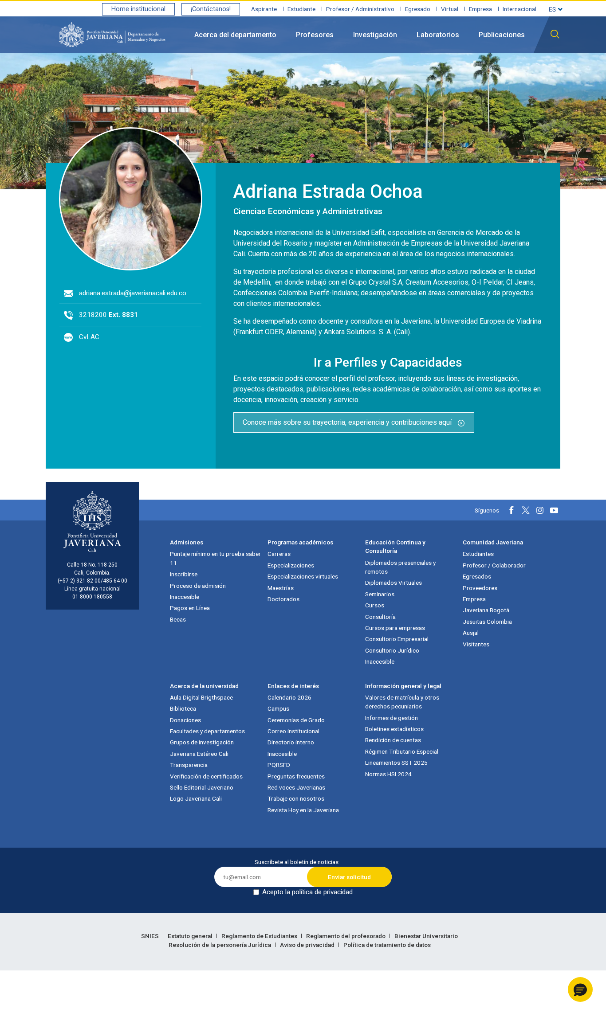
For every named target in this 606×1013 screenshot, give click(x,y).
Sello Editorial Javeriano (201, 787)
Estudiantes (478, 553)
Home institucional (138, 9)
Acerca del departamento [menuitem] (235, 35)
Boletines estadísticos (394, 728)
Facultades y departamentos (207, 731)
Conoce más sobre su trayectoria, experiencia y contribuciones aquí (348, 422)
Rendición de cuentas (393, 739)
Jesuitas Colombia (487, 621)
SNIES (150, 935)
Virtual (449, 8)
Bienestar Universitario (426, 935)
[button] (580, 989)
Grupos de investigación (202, 742)
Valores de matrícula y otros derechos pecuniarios (402, 702)
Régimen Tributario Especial (401, 751)
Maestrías (281, 587)
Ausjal (471, 632)
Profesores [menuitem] (315, 35)
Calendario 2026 (289, 697)
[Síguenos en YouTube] (554, 510)
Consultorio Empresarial (397, 638)
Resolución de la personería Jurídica (220, 944)
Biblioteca (183, 708)
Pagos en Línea (190, 607)
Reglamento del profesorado (346, 935)
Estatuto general (191, 935)
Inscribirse (183, 574)
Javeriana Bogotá (486, 610)
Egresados (477, 576)
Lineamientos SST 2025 (396, 762)
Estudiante (301, 8)
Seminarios (379, 594)
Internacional (519, 8)
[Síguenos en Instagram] (540, 510)
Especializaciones (291, 565)
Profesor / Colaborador (494, 565)
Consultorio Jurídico (392, 650)
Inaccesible (184, 596)
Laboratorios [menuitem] (438, 35)
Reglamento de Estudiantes (260, 935)
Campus (278, 708)
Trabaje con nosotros (296, 798)
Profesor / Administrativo (360, 8)
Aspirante (264, 8)
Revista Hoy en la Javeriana (303, 810)
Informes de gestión (391, 717)
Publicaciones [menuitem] (502, 35)
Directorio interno (291, 742)
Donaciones (185, 720)
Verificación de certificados (206, 776)
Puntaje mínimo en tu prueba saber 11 (215, 558)
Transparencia (189, 764)
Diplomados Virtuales (393, 582)
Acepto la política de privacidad (307, 892)
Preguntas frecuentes (296, 776)
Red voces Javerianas (296, 787)
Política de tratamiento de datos (387, 944)
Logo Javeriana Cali (196, 798)
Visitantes (476, 644)
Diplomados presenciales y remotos (400, 567)
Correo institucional (293, 731)
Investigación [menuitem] (375, 35)
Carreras (279, 553)
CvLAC (89, 337)
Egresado (417, 8)
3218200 (108, 315)
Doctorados (283, 598)
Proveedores (480, 587)
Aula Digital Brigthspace (201, 697)
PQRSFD (279, 764)
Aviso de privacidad (308, 944)
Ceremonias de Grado (296, 720)
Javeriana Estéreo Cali (199, 753)
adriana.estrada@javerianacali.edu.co (132, 293)
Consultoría (380, 616)
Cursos (374, 605)
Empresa (480, 8)
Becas (178, 619)
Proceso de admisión (198, 585)
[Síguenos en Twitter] (526, 510)
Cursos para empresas (395, 627)
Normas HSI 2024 (388, 774)
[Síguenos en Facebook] (511, 510)
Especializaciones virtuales (303, 576)
